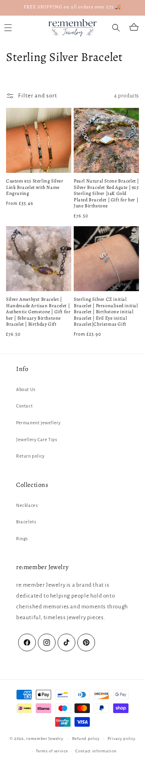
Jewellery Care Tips (36, 439)
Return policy (30, 456)
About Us (25, 389)
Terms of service (52, 751)
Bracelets (26, 521)
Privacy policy (122, 738)
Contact (24, 405)
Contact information (95, 751)
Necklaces (26, 505)
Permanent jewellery (38, 422)
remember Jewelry (44, 738)
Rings (22, 538)
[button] (116, 27)
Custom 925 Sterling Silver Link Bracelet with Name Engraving (35, 187)
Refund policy (86, 738)
